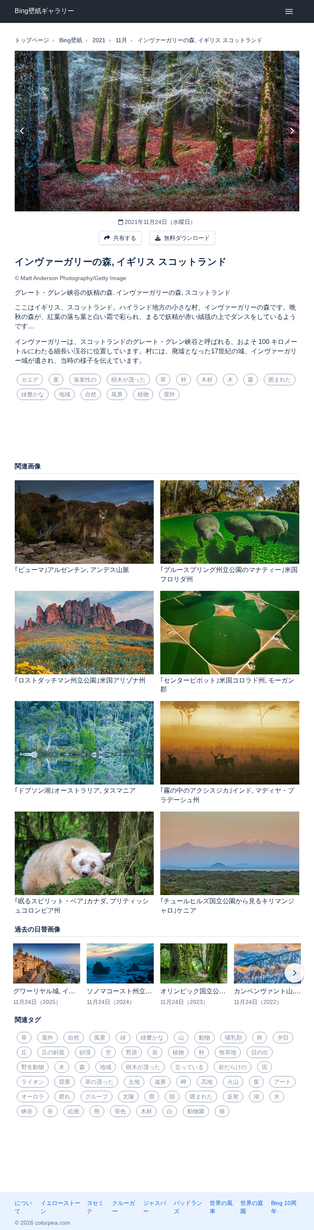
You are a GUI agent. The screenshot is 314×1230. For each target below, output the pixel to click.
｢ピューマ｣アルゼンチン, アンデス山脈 (72, 569)
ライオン (32, 1082)
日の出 (259, 1052)
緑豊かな (32, 394)
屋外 (169, 394)
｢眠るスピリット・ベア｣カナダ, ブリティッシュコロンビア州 (82, 906)
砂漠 (85, 1052)
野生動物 (32, 1067)
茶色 (120, 1111)
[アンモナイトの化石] (22, 131)
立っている (189, 1067)
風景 (117, 394)
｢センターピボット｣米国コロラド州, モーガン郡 (227, 685)
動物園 (195, 1111)
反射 (233, 1096)
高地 (207, 1082)
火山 (233, 1082)
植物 (143, 394)
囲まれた (279, 379)
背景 (64, 1082)
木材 (207, 379)
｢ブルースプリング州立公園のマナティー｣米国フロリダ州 (229, 574)
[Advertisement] (157, 434)
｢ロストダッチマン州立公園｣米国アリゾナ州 (80, 680)
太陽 (128, 1096)
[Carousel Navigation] (157, 979)
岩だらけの (232, 1067)
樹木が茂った (128, 379)
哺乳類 (233, 1037)
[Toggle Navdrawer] (289, 11)
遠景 (160, 1082)
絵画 (73, 1111)
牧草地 (227, 1052)
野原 (131, 1052)
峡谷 (27, 1111)
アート (282, 1082)
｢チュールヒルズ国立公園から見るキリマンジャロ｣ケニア (227, 906)
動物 (204, 1037)
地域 (64, 394)
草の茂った (99, 1082)
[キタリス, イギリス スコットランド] (291, 131)
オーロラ (32, 1096)
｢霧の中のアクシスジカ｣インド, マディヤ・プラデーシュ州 (227, 795)
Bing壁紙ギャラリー (44, 10)
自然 (90, 394)
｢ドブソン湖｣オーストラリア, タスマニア (75, 790)
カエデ (29, 379)
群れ (64, 1096)
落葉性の (85, 379)
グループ (96, 1096)
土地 (134, 1082)
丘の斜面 (53, 1052)
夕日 (283, 1037)
